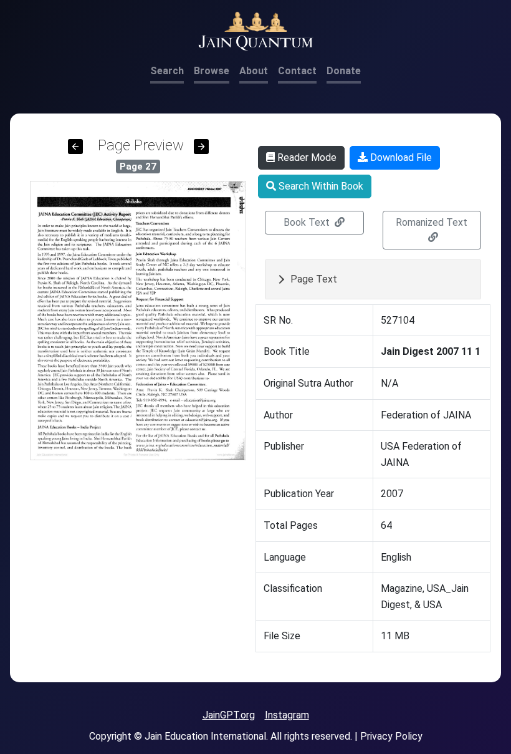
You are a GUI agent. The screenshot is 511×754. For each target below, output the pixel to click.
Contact (297, 71)
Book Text (308, 222)
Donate (344, 71)
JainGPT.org (229, 715)
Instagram (287, 715)
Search (167, 71)
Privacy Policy (391, 736)
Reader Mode (306, 157)
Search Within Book (319, 186)
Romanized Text (431, 222)
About (253, 71)
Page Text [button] (313, 279)
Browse (211, 71)
